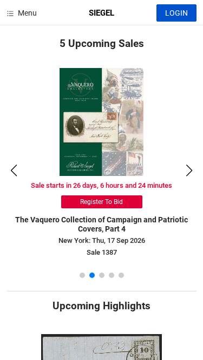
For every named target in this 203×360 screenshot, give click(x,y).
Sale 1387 (102, 252)
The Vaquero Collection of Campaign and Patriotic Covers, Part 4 (101, 224)
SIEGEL (101, 13)
